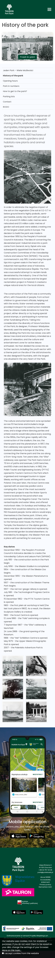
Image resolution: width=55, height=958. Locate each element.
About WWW (45, 877)
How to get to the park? (15, 91)
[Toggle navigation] (49, 9)
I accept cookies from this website (21, 953)
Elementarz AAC (45, 887)
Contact (7, 101)
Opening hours (10, 80)
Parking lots (9, 96)
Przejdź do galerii (27, 57)
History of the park (13, 75)
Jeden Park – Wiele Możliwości (18, 70)
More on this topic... (11, 950)
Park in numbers (11, 86)
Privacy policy (45, 884)
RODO (6, 106)
